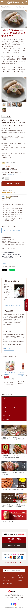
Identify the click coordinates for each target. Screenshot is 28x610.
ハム (4, 399)
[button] (2, 375)
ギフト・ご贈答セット (9, 350)
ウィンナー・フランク (9, 407)
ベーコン (5, 403)
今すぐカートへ (26, 304)
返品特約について (5, 263)
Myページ (22, 3)
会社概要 (20, 580)
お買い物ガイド (8, 583)
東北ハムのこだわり (9, 578)
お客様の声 (20, 578)
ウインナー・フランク (15, 6)
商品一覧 (8, 6)
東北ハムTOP (3, 6)
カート (26, 3)
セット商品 (6, 419)
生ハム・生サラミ (8, 411)
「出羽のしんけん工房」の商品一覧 (12, 305)
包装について (7, 348)
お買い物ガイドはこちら (14, 562)
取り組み (6, 580)
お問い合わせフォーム (14, 545)
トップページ (7, 575)
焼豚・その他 (6, 415)
